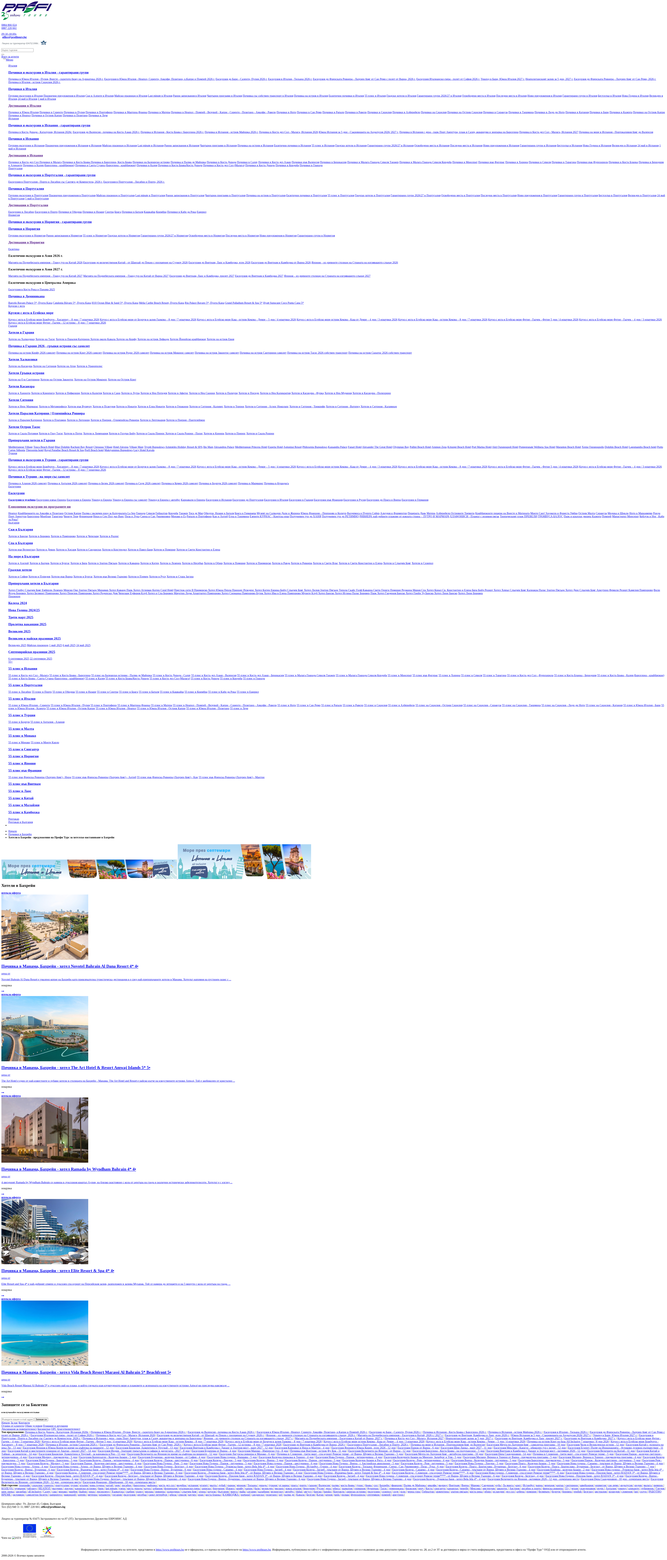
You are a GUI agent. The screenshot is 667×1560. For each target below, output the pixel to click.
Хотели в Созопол (422, 563)
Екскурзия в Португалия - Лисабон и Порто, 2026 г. (134, 181)
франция (396, 1485)
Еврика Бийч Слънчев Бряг (287, 590)
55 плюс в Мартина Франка (133, 705)
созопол (387, 1491)
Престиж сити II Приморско (191, 590)
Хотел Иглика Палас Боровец (352, 593)
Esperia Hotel (275, 447)
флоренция (171, 1488)
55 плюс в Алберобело (401, 705)
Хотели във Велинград (21, 549)
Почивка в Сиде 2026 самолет (143, 483)
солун (643, 1491)
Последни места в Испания (466, 145)
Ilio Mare (208, 447)
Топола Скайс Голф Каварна (356, 590)
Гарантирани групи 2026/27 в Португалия (415, 195)
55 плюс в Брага (128, 691)
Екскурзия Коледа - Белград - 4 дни (523, 1475)
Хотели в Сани (111, 393)
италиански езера (189, 1488)
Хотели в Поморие (164, 549)
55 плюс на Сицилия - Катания (604, 705)
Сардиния (488, 1485)
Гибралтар (161, 513)
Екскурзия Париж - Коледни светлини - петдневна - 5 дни (605, 1460)
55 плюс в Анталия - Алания (47, 721)
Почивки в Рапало (333, 112)
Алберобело (443, 513)
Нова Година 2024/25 (24, 610)
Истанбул (529, 1485)
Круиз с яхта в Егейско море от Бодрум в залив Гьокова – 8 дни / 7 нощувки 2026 (148, 319)
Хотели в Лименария (95, 433)
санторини (572, 1485)
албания (158, 1488)
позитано (272, 1494)
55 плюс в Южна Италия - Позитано (207, 708)
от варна (284, 1485)
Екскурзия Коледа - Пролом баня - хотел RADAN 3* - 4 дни (67, 1475)
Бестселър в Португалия (613, 195)
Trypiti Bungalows (154, 447)
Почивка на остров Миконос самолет (172, 352)
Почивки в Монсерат (464, 162)
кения (329, 1494)
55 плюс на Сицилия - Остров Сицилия (439, 705)
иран (201, 1494)
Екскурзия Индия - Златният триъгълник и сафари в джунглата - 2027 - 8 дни (144, 1450)
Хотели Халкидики (22, 359)
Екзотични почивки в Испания (292, 145)
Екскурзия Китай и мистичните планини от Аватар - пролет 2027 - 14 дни (52, 1450)
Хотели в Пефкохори (67, 393)
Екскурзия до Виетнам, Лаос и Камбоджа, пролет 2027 (201, 275)
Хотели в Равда (281, 563)
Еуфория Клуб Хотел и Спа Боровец (152, 593)
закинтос (502, 1488)
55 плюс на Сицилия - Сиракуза (482, 705)
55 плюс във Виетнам (24, 784)
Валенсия (325, 1485)
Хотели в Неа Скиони (202, 393)
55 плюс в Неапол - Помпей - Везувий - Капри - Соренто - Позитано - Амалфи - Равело (225, 705)
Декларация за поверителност (19, 1428)
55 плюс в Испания (323, 145)
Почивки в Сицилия (379, 112)
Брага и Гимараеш (245, 513)
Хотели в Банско (18, 536)
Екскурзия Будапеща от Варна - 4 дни (214, 1450)
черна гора (414, 1491)
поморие (531, 1491)
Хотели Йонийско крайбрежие (188, 339)
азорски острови (356, 1491)
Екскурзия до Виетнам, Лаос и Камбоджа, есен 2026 (219, 262)
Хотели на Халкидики (21, 339)
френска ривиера (553, 1488)
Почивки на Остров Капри (649, 112)
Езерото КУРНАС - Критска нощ (269, 516)
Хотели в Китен (149, 563)
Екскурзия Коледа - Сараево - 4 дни (413, 1469)
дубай (222, 1485)
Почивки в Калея (147, 165)
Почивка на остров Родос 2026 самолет (126, 352)
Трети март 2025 (20, 617)
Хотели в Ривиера (301, 563)
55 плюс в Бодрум (19, 721)
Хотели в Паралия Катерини (73, 339)
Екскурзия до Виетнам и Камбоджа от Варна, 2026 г (314, 1444)
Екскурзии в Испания (219, 499)
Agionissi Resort (292, 447)
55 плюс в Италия (375, 95)
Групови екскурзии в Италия (25, 95)
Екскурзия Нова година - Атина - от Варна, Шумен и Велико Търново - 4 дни (96, 1466)
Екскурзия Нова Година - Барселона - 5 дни (51, 1460)
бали (257, 1488)
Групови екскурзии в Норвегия (27, 235)
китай (110, 1485)
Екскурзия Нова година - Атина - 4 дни (24, 1466)
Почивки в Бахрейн (20, 834)
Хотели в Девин (45, 549)
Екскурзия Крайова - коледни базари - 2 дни (563, 1469)
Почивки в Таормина (521, 112)
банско (318, 1491)
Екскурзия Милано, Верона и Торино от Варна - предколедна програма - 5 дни (510, 1457)
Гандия (660, 1488)
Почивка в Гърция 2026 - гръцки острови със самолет (49, 346)
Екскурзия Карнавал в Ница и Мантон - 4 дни (302, 1447)
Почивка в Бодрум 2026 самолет (218, 483)
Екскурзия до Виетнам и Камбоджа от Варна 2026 (281, 262)
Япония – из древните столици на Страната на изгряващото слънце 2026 (354, 262)
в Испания (95, 145)
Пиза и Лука (132, 516)
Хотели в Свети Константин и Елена (198, 549)
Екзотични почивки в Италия (346, 95)
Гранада (140, 513)
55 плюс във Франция (25, 770)
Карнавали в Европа (193, 499)
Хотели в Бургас (60, 563)
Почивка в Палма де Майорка (188, 162)
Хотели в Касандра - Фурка (307, 393)
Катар (320, 1494)
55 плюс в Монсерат (400, 675)
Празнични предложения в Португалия (72, 195)
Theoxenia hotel (35, 450)
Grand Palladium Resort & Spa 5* (243, 302)
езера (122, 1488)
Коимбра (161, 211)
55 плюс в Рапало (331, 705)
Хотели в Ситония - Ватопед (343, 406)
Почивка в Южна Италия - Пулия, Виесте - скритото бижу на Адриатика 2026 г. (56, 79)
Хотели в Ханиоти (19, 393)
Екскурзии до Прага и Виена (384, 499)
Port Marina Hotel (482, 447)
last (636, 1491)
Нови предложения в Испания (501, 145)
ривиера (160, 1491)
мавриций (70, 1494)
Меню (9, 59)
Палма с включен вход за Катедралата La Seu (108, 513)
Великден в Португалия (642, 195)
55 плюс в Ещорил (248, 691)
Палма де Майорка (415, 1485)
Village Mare (136, 447)
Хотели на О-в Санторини (24, 379)
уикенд (622, 1488)
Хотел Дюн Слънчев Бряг (580, 590)
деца (329, 1488)
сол (376, 1485)
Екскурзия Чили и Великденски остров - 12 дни (595, 1444)
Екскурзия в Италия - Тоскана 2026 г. (290, 79)
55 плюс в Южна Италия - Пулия (70, 705)
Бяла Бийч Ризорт (483, 590)
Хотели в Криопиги (43, 393)
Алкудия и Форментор (393, 513)
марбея (73, 1491)
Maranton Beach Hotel (568, 447)
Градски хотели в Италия (401, 95)
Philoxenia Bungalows (314, 447)
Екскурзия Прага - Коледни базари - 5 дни (530, 1463)
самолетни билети (37, 1494)
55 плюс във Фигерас (425, 675)
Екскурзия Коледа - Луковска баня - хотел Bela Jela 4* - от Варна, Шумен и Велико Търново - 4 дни (243, 1472)
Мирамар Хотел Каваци (111, 590)
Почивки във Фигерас (491, 162)
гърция (312, 1485)
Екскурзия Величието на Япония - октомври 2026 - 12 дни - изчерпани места (533, 1479)
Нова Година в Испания (597, 145)
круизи (212, 1491)
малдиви (57, 1488)
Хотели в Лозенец (170, 563)
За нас (14, 1422)
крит (518, 1485)
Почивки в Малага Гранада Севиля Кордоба (425, 162)
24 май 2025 (83, 645)
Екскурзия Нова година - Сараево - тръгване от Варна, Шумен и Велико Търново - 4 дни (610, 1463)
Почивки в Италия (22, 89)
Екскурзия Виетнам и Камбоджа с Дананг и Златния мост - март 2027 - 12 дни (226, 1447)
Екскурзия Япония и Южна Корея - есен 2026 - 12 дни (363, 1447)
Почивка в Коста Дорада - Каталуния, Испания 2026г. (40, 132)
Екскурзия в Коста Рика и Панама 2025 (31, 289)
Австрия (514, 1488)
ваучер (192, 1494)
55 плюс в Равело (353, 705)
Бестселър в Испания (569, 145)
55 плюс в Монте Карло (45, 742)
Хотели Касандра (21, 386)
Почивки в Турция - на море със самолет (39, 476)
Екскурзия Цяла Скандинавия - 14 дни (508, 1454)
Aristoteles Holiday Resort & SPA (184, 447)
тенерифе (25, 1485)
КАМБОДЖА (231, 1494)
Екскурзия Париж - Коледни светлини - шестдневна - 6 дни (106, 1463)
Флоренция (85, 516)
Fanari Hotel (355, 447)
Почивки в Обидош (70, 211)
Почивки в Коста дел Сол (23, 162)
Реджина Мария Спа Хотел (418, 590)
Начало (12, 831)
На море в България (23, 556)
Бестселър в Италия (609, 95)
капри (249, 1488)
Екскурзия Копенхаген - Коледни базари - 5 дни (107, 1457)
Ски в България (20, 529)
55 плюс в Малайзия (23, 805)
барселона (139, 1485)
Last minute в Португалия (150, 195)
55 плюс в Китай (21, 798)
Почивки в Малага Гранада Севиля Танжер (373, 162)
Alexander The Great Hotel (377, 447)
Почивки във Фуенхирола (592, 162)
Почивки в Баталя (132, 211)
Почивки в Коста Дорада (221, 162)
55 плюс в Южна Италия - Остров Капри (70, 708)
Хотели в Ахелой (18, 563)
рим (117, 1485)
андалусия (626, 1485)
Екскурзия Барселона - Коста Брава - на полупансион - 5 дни (449, 1450)
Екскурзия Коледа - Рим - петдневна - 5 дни (427, 1463)
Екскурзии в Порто (46, 211)
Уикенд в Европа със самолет (130, 499)
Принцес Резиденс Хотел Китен (251, 590)
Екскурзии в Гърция (301, 499)
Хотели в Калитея (91, 393)
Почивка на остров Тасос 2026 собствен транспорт (317, 352)
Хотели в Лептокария (152, 420)
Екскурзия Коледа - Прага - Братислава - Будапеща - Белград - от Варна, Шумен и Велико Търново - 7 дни (591, 1466)
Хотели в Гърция (21, 332)
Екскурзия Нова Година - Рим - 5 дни (165, 1463)
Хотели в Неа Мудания (338, 393)
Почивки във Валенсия (305, 162)
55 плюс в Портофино (103, 705)
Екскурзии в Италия (276, 499)
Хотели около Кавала (103, 339)
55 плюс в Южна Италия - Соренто (29, 705)
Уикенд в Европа (102, 499)
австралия (601, 1491)
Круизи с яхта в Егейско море (30, 313)
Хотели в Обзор (213, 563)
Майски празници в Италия (130, 95)
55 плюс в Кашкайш (172, 691)
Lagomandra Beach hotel (642, 447)
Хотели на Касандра (20, 366)
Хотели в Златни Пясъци (102, 563)
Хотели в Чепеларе (87, 536)
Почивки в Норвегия (24, 229)
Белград (588, 1491)
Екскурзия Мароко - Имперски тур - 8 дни (263, 1450)
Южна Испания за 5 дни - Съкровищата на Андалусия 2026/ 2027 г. (359, 132)
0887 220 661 (9, 28)
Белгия (310, 1494)
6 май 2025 (69, 645)
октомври (19, 1494)
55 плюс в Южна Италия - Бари (642, 705)
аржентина (443, 1491)
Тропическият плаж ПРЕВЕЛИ (518, 516)
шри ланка (8, 1491)
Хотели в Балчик (40, 563)
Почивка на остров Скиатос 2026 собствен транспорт (380, 352)
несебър (142, 1494)
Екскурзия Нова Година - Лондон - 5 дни (479, 1463)
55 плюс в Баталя (149, 691)
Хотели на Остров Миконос (90, 379)
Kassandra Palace (337, 447)
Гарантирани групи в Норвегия (316, 235)
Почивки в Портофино (99, 112)
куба (498, 1485)
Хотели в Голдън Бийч (122, 433)
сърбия (130, 1491)
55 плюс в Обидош (63, 691)
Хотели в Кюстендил (114, 549)
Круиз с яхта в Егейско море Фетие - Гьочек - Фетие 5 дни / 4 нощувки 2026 (533, 319)
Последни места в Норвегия (242, 235)
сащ (54, 1491)
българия (223, 1491)
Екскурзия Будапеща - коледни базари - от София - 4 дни (171, 1457)
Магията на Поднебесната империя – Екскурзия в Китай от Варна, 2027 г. (339, 1438)
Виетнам (454, 1485)
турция (273, 1485)
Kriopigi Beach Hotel (459, 447)
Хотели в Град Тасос (51, 433)
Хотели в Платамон (54, 420)
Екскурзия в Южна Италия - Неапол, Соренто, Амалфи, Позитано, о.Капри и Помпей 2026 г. (159, 79)
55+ (10, 661)
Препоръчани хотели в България (33, 583)
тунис (360, 1485)
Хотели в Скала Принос (150, 433)
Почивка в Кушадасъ (276, 483)
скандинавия (588, 1488)
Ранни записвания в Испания (181, 145)
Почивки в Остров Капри (46, 115)
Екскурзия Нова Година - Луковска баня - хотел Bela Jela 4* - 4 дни (234, 1466)
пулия (74, 1485)
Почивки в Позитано (75, 115)
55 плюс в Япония (22, 763)
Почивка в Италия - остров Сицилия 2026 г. (34, 82)
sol (281, 1494)
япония (241, 1485)
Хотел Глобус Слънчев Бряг (25, 590)
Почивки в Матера (159, 112)
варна (539, 1485)
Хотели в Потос (73, 433)
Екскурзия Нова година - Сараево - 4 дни (217, 1469)
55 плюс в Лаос (19, 791)
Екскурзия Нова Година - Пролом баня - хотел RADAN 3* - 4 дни (585, 1475)
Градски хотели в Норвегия (124, 235)
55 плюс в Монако (22, 735)
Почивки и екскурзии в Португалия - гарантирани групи (52, 175)
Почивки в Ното (286, 112)
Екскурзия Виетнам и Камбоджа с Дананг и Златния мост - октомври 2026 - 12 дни (536, 1450)
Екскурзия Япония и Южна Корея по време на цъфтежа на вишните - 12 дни (68, 1447)
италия (84, 1485)
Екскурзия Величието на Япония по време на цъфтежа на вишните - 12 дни (172, 1454)
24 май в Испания (648, 145)
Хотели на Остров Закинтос (56, 379)
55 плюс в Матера (161, 705)
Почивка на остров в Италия (311, 95)
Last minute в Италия (160, 95)
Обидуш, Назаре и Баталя (219, 513)
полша (345, 1494)
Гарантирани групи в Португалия (578, 195)
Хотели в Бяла (78, 563)
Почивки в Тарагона (564, 162)
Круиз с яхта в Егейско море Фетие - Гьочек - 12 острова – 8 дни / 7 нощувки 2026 (57, 322)
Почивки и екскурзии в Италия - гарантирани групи (48, 72)
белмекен (544, 1491)
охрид (140, 1491)
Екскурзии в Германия (415, 499)
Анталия (611, 1488)
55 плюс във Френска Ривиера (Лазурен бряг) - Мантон (232, 777)
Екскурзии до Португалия (247, 499)
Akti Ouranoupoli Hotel (505, 447)
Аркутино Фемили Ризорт (612, 590)
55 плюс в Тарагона (494, 675)
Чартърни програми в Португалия (225, 195)
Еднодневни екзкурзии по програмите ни (39, 506)
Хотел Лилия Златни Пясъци (321, 590)
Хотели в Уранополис (89, 366)
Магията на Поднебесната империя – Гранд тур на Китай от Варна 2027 (126, 275)
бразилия (411, 1488)
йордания (219, 1488)
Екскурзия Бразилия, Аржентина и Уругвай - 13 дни (147, 1447)
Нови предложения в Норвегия (278, 235)
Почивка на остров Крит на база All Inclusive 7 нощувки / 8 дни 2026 (568, 1441)
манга (234, 1491)
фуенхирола (358, 1494)
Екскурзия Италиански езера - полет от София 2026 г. (448, 79)
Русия (320, 1488)
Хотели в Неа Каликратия (275, 393)
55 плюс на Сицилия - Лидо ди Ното (563, 705)
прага (294, 1485)
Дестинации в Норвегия (26, 242)
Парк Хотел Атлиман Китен (143, 590)
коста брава (348, 1485)
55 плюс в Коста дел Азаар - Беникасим (260, 675)
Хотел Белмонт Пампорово (43, 593)
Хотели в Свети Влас (325, 563)
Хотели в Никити (126, 406)
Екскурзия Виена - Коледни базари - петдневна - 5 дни (483, 1460)
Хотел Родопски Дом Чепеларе (111, 593)
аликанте (634, 1488)
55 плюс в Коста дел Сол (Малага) (170, 678)
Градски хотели (20, 570)
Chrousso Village (102, 447)
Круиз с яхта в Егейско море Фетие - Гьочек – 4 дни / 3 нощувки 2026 (620, 319)
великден (268, 1488)
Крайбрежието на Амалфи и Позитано (41, 513)
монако (63, 1491)
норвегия (601, 1485)
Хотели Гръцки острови (26, 373)
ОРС (54, 1428)
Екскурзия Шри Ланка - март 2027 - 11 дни (466, 1447)
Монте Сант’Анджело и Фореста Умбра (554, 513)
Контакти (24, 1422)
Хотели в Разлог (109, 536)
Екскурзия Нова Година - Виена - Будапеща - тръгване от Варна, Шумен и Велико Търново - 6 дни (246, 1479)
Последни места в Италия (511, 95)
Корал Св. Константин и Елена (453, 590)
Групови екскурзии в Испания (26, 145)
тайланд (32, 1488)
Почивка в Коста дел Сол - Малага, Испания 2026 (288, 132)
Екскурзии (14, 486)
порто (303, 1485)
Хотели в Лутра (130, 393)
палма (336, 1485)
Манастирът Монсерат (625, 516)
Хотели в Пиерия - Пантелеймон (185, 420)
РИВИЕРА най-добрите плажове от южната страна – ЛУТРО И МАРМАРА (405, 516)
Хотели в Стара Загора (180, 576)
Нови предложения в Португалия (537, 195)
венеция (550, 1485)
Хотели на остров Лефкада (153, 339)
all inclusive (35, 1491)
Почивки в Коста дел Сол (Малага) (224, 165)
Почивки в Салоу (247, 162)
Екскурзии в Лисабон (21, 211)
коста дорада (135, 1488)
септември (373, 1494)
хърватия (347, 1488)
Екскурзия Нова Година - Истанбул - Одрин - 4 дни (306, 1466)
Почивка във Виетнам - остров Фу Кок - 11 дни (318, 1450)
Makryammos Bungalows (118, 450)
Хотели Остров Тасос (24, 427)
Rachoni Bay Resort (82, 447)
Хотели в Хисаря (66, 549)
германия (360, 1488)
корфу (240, 1488)
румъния (20, 1488)
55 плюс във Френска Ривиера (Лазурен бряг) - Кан (167, 777)
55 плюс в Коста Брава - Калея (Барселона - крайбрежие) (630, 675)
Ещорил (201, 211)
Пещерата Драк (417, 513)
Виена (465, 1485)
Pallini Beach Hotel (420, 447)
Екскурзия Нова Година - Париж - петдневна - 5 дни (221, 1463)
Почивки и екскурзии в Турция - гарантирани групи (48, 460)
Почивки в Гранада (311, 165)
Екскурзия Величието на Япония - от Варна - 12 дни (379, 1450)
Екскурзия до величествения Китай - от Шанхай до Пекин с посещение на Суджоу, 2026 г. (210, 1435)
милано (279, 1488)
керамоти (105, 1494)
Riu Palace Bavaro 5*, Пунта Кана (204, 302)
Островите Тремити (463, 513)
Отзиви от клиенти (12, 1425)
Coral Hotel (166, 590)
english (578, 1491)
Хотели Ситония (20, 400)
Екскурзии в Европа (79, 499)
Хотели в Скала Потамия (23, 433)
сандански (258, 1494)
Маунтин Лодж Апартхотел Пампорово (197, 593)
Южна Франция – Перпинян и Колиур (323, 513)
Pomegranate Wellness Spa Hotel (537, 447)
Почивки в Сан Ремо (309, 112)
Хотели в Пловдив (39, 576)
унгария (117, 1494)
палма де (289, 1494)
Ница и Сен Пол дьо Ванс (108, 516)
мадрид (443, 1485)
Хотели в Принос (235, 433)
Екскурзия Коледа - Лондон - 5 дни (220, 1460)
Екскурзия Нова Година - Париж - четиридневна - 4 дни (349, 1457)
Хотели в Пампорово (63, 536)
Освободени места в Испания (431, 145)
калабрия (264, 1491)
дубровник (647, 1488)
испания (193, 1485)
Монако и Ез (178, 516)
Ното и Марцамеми (640, 513)
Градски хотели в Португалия (372, 195)
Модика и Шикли (618, 513)
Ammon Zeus (439, 447)
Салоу (47, 1491)
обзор (488, 1491)
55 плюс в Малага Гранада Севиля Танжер (310, 675)
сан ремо (613, 1485)
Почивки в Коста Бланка (623, 162)
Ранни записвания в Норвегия (64, 235)
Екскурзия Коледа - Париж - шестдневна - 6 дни (169, 1460)
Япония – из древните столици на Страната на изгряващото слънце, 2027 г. (248, 1438)
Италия (12, 65)
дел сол (510, 1491)
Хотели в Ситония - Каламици (379, 406)
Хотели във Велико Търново (110, 576)
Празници (14, 596)
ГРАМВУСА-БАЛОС (550, 516)
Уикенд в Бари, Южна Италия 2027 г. (503, 79)
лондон (69, 1488)
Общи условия (33, 1425)
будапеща (373, 1488)
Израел (230, 1488)
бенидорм (309, 1488)
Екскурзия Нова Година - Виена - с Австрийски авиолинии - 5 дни (359, 1463)
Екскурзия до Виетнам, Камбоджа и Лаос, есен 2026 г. (477, 1435)
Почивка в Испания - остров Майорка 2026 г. (231, 132)
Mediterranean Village (20, 447)
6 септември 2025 (18, 658)
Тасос (384, 1488)
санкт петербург (158, 1494)
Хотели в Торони (234, 406)
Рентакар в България (20, 822)
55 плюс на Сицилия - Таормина (521, 705)
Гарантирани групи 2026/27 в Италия (439, 95)
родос (600, 1488)
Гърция (12, 325)
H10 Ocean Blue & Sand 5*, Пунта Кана (115, 302)
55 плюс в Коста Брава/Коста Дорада (127, 678)
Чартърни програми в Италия (224, 95)
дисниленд (103, 1491)
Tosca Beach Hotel (43, 447)
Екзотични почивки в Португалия (306, 195)
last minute (111, 1488)
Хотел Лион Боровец (470, 593)
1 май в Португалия (37, 198)
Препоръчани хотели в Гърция (31, 440)
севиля (182, 1494)
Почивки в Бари (599, 112)
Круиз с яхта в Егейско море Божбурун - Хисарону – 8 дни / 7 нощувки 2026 (53, 319)
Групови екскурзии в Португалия (28, 195)
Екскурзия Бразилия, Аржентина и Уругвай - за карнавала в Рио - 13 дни (82, 1454)
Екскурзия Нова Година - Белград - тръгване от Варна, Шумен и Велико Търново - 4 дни (133, 1479)
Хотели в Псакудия (104, 406)
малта (213, 1485)
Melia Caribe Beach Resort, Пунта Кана (161, 302)
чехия (575, 1488)
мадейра (181, 1485)
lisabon (83, 1491)
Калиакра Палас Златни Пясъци (546, 590)
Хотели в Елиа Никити (151, 406)
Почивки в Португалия (26, 188)
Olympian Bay (401, 447)
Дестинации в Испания (25, 155)
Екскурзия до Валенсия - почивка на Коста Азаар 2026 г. (106, 132)
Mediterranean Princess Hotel (251, 447)
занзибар (21, 1491)
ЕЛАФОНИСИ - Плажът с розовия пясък (474, 516)
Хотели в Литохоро (78, 420)
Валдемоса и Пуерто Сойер (363, 513)
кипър (560, 1485)
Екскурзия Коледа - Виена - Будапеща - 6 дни (28, 1469)
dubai (299, 1491)
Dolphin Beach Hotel (616, 447)
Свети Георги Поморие (387, 590)
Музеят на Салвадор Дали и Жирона (278, 513)
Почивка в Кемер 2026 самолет (179, 483)
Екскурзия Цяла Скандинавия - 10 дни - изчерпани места (615, 1479)
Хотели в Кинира (214, 433)
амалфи (432, 1485)
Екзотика (13, 249)
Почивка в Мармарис (250, 483)
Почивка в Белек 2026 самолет (106, 483)
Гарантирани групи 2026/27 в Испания (390, 145)
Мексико (475, 1488)
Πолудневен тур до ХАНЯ (305, 516)
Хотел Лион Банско (445, 593)
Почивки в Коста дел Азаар (274, 162)
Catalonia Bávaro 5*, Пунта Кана (72, 302)
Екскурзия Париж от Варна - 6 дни (418, 1447)
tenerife (464, 1488)
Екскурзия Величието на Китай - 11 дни (611, 1450)
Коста (429, 1488)
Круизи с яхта (16, 305)
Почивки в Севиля (540, 162)
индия (638, 1485)
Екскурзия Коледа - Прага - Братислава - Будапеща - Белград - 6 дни (486, 1466)
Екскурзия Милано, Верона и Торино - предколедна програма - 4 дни (600, 1457)
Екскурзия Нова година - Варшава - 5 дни (232, 1457)
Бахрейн (385, 1485)
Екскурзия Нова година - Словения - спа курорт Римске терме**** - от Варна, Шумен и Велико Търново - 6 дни (433, 1475)
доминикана (396, 1488)
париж (231, 1485)
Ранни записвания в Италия (189, 95)
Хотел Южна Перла (220, 590)
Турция (12, 453)
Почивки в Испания (23, 139)
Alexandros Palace (224, 447)
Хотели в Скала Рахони (260, 433)
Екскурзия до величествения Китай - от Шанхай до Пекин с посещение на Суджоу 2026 (135, 262)
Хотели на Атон (66, 366)
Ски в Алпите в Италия (99, 95)
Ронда (656, 513)
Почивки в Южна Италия (23, 112)
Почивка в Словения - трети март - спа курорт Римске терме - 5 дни (573, 1454)
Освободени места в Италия (478, 95)
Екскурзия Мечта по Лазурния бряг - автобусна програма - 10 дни (444, 1454)
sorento (82, 1494)
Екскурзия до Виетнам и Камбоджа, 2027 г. (590, 1438)
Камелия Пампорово (640, 590)
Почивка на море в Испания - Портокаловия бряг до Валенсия (616, 132)
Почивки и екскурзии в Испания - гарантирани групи (49, 125)
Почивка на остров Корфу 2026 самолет (32, 352)
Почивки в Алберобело (406, 112)
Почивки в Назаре (93, 211)
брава (368, 1485)
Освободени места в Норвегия (207, 235)
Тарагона (57, 516)
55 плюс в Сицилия (375, 705)
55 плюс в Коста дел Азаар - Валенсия (213, 675)
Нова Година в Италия (635, 95)
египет (204, 1485)
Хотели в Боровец (39, 536)
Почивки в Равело (356, 112)
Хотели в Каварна (128, 563)
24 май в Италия (27, 98)
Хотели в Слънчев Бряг (397, 563)
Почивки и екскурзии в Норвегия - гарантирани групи (50, 222)
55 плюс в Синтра (107, 691)
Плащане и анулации (55, 1425)
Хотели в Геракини (177, 406)
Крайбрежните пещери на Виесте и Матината (502, 513)
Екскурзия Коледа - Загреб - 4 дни (344, 1475)
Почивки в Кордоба (287, 165)
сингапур (440, 1488)
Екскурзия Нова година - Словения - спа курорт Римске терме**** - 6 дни (520, 1472)
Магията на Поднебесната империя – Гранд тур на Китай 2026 (45, 262)
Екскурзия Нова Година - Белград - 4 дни (168, 1466)
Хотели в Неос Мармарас (23, 406)
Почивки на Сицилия (434, 112)
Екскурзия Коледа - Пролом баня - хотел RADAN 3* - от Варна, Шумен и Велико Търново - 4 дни (263, 1475)
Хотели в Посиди (248, 393)
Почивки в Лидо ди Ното (549, 112)
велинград (277, 1491)
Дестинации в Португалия (28, 205)
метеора (93, 1494)
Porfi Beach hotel (94, 450)
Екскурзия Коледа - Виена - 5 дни (263, 1460)
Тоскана (252, 1485)
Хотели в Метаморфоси (53, 406)
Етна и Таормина (239, 516)
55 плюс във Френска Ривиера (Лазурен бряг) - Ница (39, 777)
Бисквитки (44, 1428)
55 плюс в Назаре (86, 691)
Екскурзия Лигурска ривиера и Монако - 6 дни (247, 1454)
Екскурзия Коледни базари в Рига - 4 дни (366, 1460)
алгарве (252, 1491)
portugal (245, 1494)
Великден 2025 (19, 631)
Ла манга (508, 1485)
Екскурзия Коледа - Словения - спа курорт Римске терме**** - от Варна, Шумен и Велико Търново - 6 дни (119, 1472)
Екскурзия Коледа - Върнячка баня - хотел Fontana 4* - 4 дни (93, 1469)
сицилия (37, 1485)
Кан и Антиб (220, 516)
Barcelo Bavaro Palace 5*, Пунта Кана (30, 302)
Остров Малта (586, 513)
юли (403, 1491)
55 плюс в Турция (21, 715)
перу (421, 1488)
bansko (327, 1491)
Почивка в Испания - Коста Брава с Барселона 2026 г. (172, 132)
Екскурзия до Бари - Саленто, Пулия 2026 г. (241, 79)
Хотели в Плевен (138, 576)
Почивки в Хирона (516, 162)
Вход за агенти (10, 56)
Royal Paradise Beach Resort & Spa (64, 450)
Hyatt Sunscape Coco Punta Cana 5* (283, 302)
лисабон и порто (531, 1488)
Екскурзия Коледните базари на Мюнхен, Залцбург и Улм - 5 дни (422, 1457)
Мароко (475, 1485)
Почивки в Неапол (19, 115)
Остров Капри (72, 513)
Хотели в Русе (157, 576)
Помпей (606, 516)
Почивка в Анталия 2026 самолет (67, 483)
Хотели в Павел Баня (140, 549)
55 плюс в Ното (286, 705)
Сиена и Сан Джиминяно (155, 516)
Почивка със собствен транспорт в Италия (268, 95)
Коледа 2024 (17, 603)
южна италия (294, 1488)
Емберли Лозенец (53, 590)
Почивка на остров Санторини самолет (263, 352)
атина (202, 1491)
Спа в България (20, 543)
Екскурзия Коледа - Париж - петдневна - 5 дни (312, 1460)
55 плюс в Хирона (449, 675)
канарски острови (86, 1488)
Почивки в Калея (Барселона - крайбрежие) (49, 165)
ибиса (336, 1488)
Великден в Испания (624, 145)
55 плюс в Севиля (471, 675)
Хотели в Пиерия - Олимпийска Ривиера (114, 420)
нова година (97, 1485)
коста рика (476, 1491)
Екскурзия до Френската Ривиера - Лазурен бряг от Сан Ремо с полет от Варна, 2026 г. (364, 79)
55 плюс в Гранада (254, 678)
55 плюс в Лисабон (19, 691)
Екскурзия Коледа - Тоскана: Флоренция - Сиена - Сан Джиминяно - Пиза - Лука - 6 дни (391, 1466)
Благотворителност (68, 1428)
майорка (152, 1485)
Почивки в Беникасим (333, 162)
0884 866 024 (9, 24)
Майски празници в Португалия (115, 195)
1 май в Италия (47, 98)
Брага (117, 211)
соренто (49, 1485)
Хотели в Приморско (258, 563)
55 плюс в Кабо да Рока (222, 691)
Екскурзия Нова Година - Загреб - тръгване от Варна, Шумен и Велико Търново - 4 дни (359, 1479)
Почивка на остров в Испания (255, 145)
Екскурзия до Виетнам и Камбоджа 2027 (259, 275)
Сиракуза (601, 513)
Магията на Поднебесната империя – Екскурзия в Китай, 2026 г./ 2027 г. (400, 1435)
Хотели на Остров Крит (122, 379)
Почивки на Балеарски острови (151, 162)
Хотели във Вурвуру (80, 406)
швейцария (587, 1485)
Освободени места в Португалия (460, 195)
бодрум (556, 1491)
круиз (147, 1488)
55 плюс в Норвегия (95, 235)
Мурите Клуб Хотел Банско (318, 593)
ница (92, 1491)
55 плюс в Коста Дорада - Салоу (172, 675)
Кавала (300, 1494)
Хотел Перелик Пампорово (76, 593)
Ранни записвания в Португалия (185, 195)
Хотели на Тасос (45, 339)
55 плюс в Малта (21, 729)
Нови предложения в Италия (544, 95)
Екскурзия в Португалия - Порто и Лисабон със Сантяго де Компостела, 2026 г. (55, 181)
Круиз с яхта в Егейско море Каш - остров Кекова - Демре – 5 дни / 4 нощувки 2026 (246, 319)
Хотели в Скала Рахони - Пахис (184, 433)
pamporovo (56, 1494)
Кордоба (173, 513)
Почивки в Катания (577, 112)
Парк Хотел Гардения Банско (388, 593)
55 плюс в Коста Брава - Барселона (69, 675)
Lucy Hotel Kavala (143, 450)
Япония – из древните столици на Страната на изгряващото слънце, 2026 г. (311, 1435)
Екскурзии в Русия (354, 499)
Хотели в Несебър (192, 563)
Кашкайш (149, 211)
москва (149, 1491)
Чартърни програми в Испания (218, 145)
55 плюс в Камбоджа (24, 812)
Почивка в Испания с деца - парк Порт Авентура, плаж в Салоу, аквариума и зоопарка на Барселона (458, 132)
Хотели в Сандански (89, 549)
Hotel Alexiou (121, 447)
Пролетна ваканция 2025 (27, 624)
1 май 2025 (55, 645)
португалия (62, 1485)
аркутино (398, 1494)
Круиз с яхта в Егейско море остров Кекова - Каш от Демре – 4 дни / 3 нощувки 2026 (347, 319)
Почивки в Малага (50, 162)
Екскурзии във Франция (328, 499)
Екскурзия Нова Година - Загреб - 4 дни (267, 1469)
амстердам (489, 1488)
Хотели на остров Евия (220, 339)
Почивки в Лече (98, 115)
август (308, 1491)
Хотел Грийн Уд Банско (420, 593)
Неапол (12, 513)
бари (101, 1488)
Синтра (109, 211)
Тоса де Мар (196, 513)
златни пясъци (460, 1491)
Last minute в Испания (151, 145)
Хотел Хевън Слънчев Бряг (510, 590)
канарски (453, 1488)
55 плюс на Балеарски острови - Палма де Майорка (121, 675)
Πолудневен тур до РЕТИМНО (340, 516)
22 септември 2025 (41, 658)
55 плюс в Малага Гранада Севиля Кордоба (361, 675)
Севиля (150, 513)
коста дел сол (167, 1485)
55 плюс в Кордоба (231, 678)
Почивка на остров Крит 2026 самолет (79, 352)
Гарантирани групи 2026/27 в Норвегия (164, 235)
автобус (290, 1491)
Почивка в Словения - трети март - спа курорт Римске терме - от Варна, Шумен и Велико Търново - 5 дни (340, 1454)
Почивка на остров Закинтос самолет (217, 352)
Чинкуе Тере (70, 516)
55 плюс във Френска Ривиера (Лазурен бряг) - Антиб (104, 777)
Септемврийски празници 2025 (31, 652)
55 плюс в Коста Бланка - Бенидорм (575, 675)
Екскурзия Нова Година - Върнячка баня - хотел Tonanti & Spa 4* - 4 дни (347, 1472)
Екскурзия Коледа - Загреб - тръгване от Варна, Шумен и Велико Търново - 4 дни (341, 1469)
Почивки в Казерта (621, 112)
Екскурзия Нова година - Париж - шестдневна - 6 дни (286, 1463)
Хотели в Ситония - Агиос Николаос (267, 406)
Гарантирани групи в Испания (538, 145)
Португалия (15, 168)
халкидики (173, 1491)
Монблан (45, 516)
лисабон (127, 1485)
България (13, 522)
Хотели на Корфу (126, 339)
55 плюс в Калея (95, 678)
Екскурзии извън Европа (51, 499)
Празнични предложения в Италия (64, 95)
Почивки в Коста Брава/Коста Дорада (180, 165)
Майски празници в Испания (119, 145)
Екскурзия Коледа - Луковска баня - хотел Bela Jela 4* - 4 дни (449, 1479)
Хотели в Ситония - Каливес (206, 406)
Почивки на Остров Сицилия (464, 112)
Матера (431, 513)
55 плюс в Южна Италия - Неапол (116, 708)
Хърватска (118, 1491)
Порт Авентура (17, 516)
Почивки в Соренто (51, 112)
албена (520, 1491)
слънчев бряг (190, 1491)
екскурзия (129, 1494)
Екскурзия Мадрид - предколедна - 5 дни (53, 1457)
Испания (13, 118)
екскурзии (374, 1491)
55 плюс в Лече (239, 708)
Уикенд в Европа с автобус (164, 499)
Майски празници (37, 645)
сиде (396, 1491)
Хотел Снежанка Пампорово (238, 593)
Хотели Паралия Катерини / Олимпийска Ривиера (46, 413)
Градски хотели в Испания (351, 145)
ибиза (173, 1494)
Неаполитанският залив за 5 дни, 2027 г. (549, 79)
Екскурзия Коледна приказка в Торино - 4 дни (286, 1457)
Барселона (33, 516)
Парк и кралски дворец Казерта (582, 516)
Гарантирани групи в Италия (579, 95)
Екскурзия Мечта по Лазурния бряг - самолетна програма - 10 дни (526, 1444)
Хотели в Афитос (178, 393)
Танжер (183, 513)
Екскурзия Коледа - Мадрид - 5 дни (48, 1463)
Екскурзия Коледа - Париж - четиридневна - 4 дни (109, 1460)
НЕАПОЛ (44, 1488)
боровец (567, 1491)
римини (658, 1485)
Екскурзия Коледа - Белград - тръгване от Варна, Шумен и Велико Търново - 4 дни (154, 1475)
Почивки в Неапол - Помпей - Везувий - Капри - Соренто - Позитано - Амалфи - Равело (223, 112)
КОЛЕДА (7, 1488)
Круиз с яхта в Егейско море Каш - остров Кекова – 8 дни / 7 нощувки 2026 (442, 319)
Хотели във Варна (62, 576)
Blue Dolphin (62, 447)
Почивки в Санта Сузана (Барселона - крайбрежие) (105, 165)
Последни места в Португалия (499, 195)
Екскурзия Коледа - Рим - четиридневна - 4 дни (421, 1460)
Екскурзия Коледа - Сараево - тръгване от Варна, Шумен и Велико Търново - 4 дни (485, 1469)
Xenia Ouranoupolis (593, 447)
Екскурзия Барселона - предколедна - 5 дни (544, 1460)
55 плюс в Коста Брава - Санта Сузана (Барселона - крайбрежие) (46, 678)
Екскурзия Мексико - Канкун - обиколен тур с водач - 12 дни (530, 1447)
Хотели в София (18, 576)
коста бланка (213, 1494)
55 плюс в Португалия (341, 195)
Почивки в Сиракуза (495, 112)
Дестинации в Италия (24, 105)
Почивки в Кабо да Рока (181, 211)
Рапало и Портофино (199, 516)
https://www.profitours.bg (170, 1549)
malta (242, 1491)
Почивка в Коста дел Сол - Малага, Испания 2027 (548, 132)
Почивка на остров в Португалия (266, 195)
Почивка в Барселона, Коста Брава (111, 162)
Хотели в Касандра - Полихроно (371, 393)
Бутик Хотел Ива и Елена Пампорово (279, 593)
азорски (207, 1488)
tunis (337, 1494)
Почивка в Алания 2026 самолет (27, 483)
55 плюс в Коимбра (195, 691)
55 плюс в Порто (42, 691)
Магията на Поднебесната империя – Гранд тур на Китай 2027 (45, 275)
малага (648, 1485)
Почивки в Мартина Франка (130, 112)
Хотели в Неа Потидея (153, 393)
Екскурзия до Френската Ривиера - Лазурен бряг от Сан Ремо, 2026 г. (615, 79)
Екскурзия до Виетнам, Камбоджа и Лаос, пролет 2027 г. (528, 1438)
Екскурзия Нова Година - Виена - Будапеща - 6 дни (161, 1469)
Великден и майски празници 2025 (34, 638)
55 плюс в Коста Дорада (205, 678)
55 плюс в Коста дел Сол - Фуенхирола (530, 675)
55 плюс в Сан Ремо (308, 705)
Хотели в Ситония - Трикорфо (307, 406)
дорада (263, 1485)
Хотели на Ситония (44, 366)
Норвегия (14, 215)
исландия (499, 1491)
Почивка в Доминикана (26, 296)
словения (627, 1491)
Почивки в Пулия (74, 112)
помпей (386, 1494)
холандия (614, 1491)
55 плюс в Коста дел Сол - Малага (28, 675)
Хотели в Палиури (227, 393)
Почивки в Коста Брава (76, 162)
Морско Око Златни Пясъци (80, 590)
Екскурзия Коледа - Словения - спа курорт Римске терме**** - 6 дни (433, 1472)
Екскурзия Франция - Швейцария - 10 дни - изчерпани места (119, 1482)
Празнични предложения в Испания (66, 145)
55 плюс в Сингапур (23, 749)
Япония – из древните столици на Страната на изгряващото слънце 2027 (327, 275)
